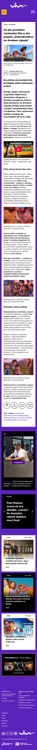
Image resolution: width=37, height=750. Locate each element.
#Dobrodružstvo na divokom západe (18, 418)
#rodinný (15, 420)
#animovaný (19, 413)
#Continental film (10, 415)
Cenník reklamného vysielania (24, 696)
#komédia (7, 420)
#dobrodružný (23, 415)
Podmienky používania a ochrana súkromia (9, 694)
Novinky (4, 723)
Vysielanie (5, 726)
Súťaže (4, 718)
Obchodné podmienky (25, 708)
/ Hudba (9, 496)
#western (23, 420)
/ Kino (6, 24)
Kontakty (4, 698)
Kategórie (5, 713)
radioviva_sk (8, 481)
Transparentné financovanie (26, 700)
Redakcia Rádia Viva (16, 71)
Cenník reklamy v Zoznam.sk (26, 705)
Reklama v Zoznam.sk (24, 702)
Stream (4, 715)
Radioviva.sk (6, 691)
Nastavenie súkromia (8, 701)
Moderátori (5, 721)
